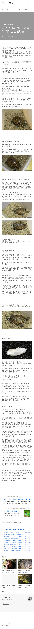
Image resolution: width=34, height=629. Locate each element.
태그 (8, 9)
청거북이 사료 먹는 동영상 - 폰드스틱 (13, 542)
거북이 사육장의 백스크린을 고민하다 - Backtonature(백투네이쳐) (13, 549)
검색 (27, 3)
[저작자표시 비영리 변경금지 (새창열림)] (20, 522)
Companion (7, 529)
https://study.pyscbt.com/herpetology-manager (15, 508)
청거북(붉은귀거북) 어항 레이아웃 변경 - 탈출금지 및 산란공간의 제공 (13, 533)
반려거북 (14, 529)
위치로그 (26, 9)
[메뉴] (31, 3)
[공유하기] (7, 522)
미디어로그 (17, 9)
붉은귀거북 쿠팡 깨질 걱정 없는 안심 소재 (17, 499)
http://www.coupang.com (11, 496)
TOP (30, 623)
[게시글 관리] (9, 522)
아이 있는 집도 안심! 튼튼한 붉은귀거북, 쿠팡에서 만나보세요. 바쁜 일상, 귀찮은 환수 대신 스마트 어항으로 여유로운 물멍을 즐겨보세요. (17, 502)
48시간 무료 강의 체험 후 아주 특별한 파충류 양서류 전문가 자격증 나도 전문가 (12, 514)
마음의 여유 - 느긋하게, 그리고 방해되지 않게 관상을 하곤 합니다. (13, 537)
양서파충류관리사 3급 (11, 511)
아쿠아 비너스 (9, 3)
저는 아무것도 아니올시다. (8, 600)
